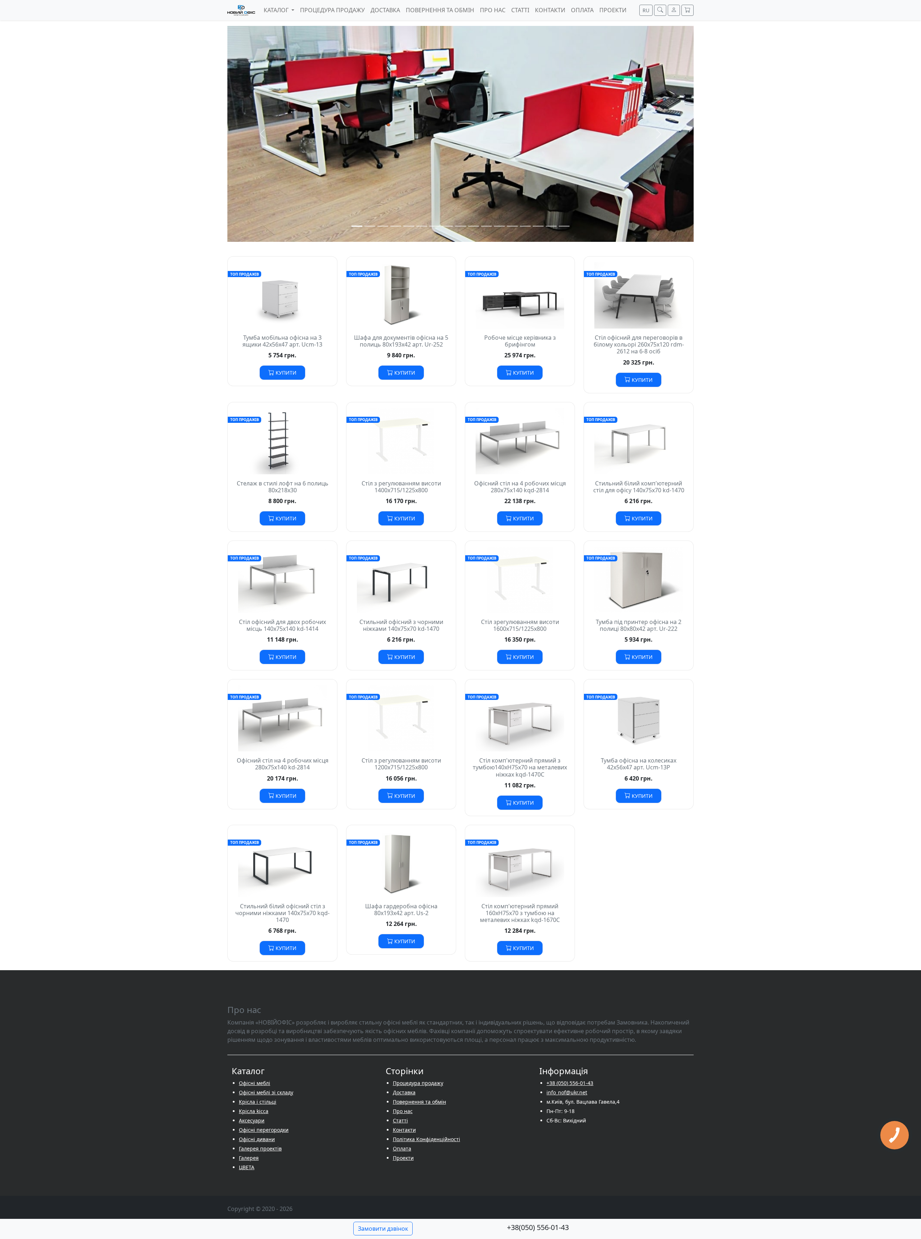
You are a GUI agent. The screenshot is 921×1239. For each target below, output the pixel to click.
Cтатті (400, 1120)
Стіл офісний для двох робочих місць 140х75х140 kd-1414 (282, 625)
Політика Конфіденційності (426, 1139)
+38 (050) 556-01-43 (569, 1083)
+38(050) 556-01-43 (538, 1227)
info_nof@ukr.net (566, 1092)
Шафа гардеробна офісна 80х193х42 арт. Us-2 (401, 909)
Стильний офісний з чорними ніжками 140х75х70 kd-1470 (401, 625)
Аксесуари (251, 1120)
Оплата (402, 1148)
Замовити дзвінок (383, 1229)
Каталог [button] (277, 10)
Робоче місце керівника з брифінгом (520, 341)
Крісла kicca (253, 1111)
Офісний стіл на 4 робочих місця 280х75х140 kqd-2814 (520, 486)
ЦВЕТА (246, 1167)
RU (646, 10)
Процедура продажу (418, 1083)
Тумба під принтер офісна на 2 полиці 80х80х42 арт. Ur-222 (638, 625)
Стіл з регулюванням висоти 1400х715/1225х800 (401, 486)
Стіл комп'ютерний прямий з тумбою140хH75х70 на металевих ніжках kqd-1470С (520, 767)
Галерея (249, 1157)
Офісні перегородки (264, 1129)
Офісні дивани (257, 1139)
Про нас (403, 1111)
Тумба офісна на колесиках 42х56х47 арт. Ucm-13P (638, 763)
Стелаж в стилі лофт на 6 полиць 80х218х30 (282, 486)
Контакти (404, 1129)
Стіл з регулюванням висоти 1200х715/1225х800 (401, 763)
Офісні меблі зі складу (266, 1092)
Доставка (404, 1092)
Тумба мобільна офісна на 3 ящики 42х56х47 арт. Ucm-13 (282, 341)
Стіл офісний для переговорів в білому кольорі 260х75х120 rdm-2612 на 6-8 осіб (639, 344)
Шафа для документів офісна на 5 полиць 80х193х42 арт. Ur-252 (401, 341)
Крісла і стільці (257, 1101)
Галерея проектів (260, 1148)
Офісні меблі (254, 1083)
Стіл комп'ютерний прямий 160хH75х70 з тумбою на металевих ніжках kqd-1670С (520, 913)
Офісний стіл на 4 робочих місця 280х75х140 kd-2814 (282, 763)
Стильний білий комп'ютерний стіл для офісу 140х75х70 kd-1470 (638, 486)
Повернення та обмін (419, 1101)
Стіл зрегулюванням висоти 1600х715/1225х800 (520, 625)
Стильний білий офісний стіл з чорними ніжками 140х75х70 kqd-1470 (282, 913)
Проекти (403, 1157)
